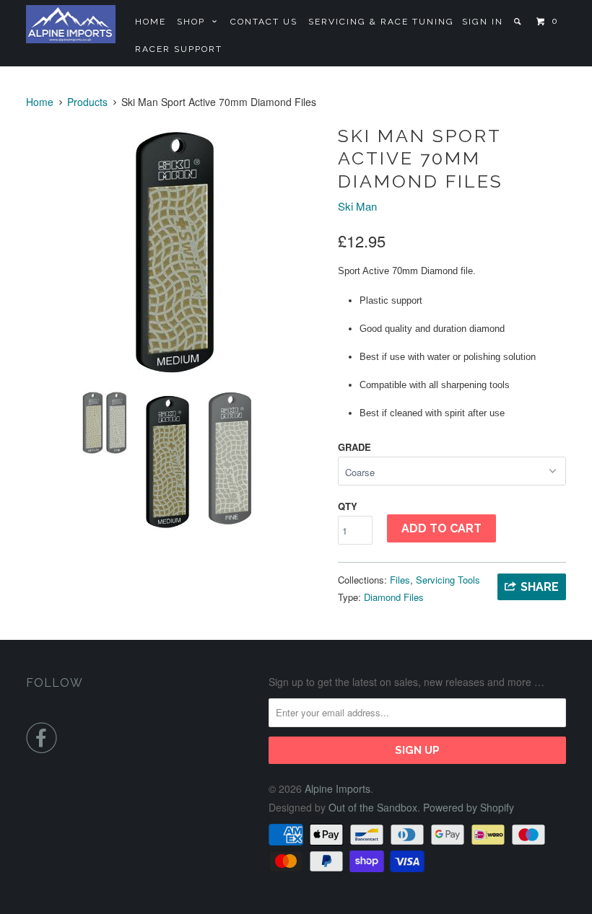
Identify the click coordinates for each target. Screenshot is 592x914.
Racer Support (178, 49)
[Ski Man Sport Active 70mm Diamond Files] (174, 250)
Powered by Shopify (468, 807)
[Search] (518, 21)
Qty (347, 506)
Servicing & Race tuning (381, 22)
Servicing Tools (448, 579)
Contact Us (263, 22)
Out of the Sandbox (372, 807)
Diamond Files (394, 597)
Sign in (482, 22)
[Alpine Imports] (71, 24)
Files (400, 579)
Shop (194, 22)
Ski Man (357, 206)
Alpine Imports (337, 788)
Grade (354, 447)
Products (87, 102)
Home (150, 22)
